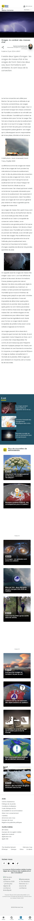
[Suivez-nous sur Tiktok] (17, 863)
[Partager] (2, 47)
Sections (26, 10)
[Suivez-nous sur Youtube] (13, 863)
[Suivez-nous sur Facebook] (4, 863)
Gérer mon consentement (10, 813)
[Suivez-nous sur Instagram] (8, 863)
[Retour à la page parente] (7, 8)
